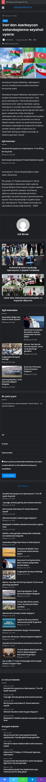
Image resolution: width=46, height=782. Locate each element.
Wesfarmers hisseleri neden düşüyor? (18, 613)
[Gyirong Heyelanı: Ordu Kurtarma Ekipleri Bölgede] (12, 371)
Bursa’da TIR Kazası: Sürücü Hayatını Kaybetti (32, 369)
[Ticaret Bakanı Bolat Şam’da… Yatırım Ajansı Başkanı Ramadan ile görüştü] (8, 652)
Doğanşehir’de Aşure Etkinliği (11, 358)
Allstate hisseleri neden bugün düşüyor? (19, 518)
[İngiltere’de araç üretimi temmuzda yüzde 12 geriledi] (8, 622)
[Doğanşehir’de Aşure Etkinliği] (12, 349)
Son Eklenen (23, 486)
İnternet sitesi (7, 453)
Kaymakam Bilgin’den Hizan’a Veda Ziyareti (11, 318)
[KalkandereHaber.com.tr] (23, 7)
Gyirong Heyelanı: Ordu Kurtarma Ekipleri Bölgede (12, 381)
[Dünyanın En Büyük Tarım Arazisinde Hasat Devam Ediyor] (8, 552)
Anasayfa (7, 16)
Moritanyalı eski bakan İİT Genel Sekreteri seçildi (24, 2)
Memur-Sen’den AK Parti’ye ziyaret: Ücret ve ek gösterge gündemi (33, 347)
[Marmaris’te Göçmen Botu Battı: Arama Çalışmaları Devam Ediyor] (34, 322)
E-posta (5, 444)
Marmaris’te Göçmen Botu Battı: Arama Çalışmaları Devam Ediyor (33, 333)
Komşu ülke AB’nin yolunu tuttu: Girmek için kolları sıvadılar (28, 604)
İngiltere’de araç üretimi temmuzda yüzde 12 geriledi (29, 620)
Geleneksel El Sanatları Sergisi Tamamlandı (21, 630)
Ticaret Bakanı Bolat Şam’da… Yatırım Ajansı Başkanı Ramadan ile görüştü (30, 652)
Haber (14, 16)
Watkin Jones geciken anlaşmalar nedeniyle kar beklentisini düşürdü (21, 534)
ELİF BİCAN (9, 40)
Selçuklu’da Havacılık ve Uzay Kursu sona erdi (21, 643)
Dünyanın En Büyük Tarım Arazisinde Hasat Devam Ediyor (28, 551)
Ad (3, 435)
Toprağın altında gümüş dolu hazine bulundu (21, 502)
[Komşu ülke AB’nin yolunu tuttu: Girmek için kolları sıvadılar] (8, 605)
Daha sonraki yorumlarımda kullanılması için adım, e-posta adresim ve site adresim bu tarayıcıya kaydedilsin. (22, 465)
